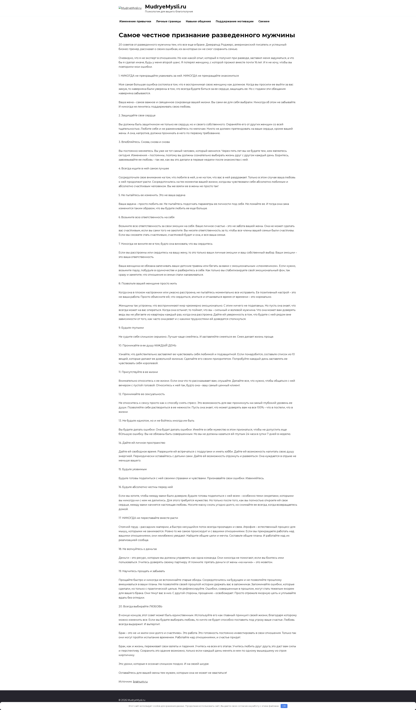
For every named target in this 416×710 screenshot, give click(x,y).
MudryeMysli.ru (165, 6)
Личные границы (168, 21)
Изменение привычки (135, 21)
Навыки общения (198, 21)
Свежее (264, 21)
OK (284, 706)
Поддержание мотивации (235, 21)
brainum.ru (140, 681)
